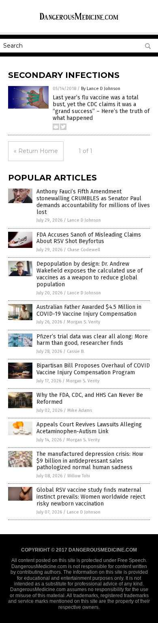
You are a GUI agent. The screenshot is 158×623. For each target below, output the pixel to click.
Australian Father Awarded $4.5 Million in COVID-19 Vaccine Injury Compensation (88, 310)
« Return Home (36, 151)
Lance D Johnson (84, 220)
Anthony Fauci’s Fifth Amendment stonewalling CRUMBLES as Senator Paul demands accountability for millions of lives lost (93, 201)
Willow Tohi (78, 475)
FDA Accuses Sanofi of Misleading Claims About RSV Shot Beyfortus (88, 238)
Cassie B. (76, 351)
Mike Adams (79, 410)
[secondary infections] (79, 20)
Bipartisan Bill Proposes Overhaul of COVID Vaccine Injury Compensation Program (93, 369)
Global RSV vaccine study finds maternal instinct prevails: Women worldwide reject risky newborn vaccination (90, 497)
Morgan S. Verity (83, 322)
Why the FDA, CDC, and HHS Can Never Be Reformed (89, 398)
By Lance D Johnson (100, 88)
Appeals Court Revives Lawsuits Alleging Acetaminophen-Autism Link (89, 428)
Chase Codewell (83, 249)
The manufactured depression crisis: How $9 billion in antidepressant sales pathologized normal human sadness (89, 461)
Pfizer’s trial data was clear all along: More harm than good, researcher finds (92, 340)
